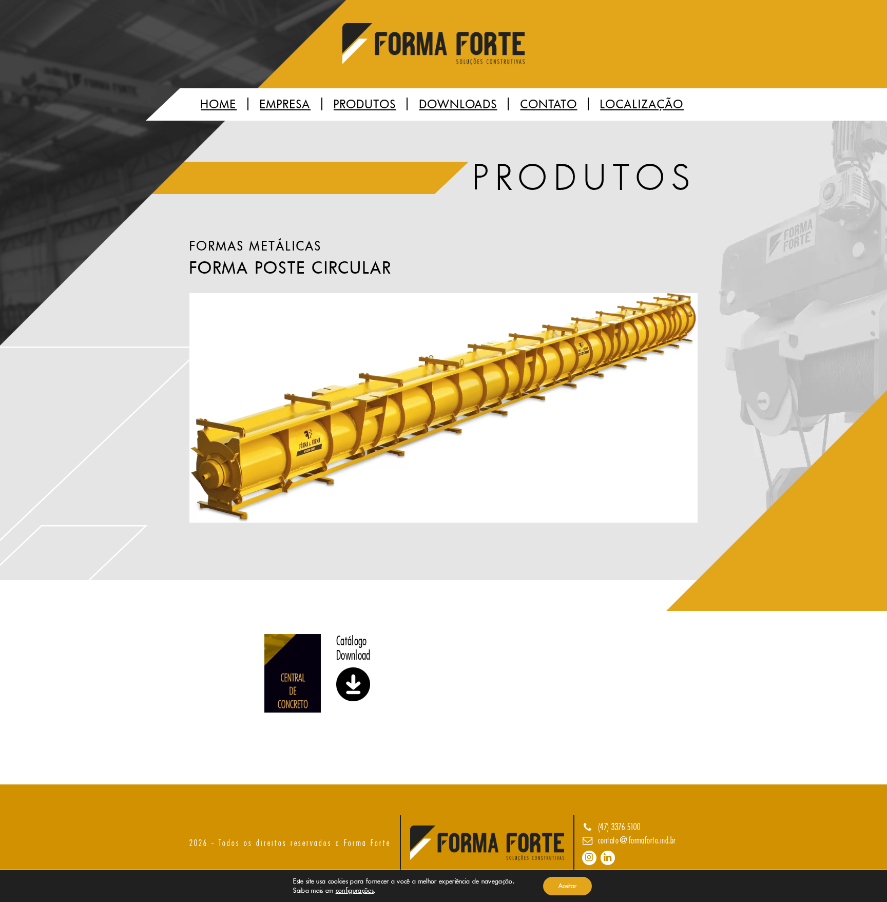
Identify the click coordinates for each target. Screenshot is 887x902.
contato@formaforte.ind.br (637, 840)
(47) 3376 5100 (619, 827)
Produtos (365, 104)
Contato (548, 104)
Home (219, 104)
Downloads (458, 104)
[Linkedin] (608, 858)
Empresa (285, 104)
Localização (642, 104)
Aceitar (567, 885)
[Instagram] (589, 858)
